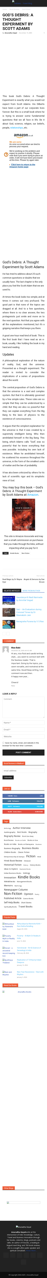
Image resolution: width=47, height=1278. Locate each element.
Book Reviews (14, 9)
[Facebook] (5, 38)
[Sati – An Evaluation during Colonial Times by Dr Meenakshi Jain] (9, 612)
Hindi (39, 857)
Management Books (24, 881)
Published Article (12, 898)
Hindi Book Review (13, 860)
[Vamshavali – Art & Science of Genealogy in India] (9, 952)
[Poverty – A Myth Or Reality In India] (9, 939)
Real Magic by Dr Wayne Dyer (12, 580)
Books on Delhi (20, 840)
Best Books (22, 832)
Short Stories (26, 902)
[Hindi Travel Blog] (23, 1205)
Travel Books (25, 906)
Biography (32, 832)
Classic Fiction (23, 852)
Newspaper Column (16, 889)
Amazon (32, 494)
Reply (13, 686)
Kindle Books (14, 553)
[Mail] (26, 1255)
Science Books (28, 898)
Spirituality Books (10, 907)
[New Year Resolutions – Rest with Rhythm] (9, 975)
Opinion (28, 894)
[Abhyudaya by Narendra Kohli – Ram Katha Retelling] (9, 926)
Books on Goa (33, 840)
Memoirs (8, 885)
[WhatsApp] (22, 38)
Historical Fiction (13, 864)
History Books (35, 865)
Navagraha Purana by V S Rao (30, 621)
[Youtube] (23, 1262)
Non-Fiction (26, 9)
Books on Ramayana (26, 844)
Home (5, 9)
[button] (4, 3)
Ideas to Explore (11, 869)
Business (38, 844)
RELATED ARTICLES (12, 591)
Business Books (30, 848)
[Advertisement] (23, 68)
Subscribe (39, 812)
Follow (40, 801)
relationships (16, 127)
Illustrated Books (25, 869)
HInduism (27, 861)
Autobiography (9, 832)
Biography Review (12, 836)
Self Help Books (11, 902)
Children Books (10, 852)
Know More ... (31, 1250)
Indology (26, 873)
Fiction (30, 856)
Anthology (7, 828)
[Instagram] (12, 1255)
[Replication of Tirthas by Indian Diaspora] (9, 963)
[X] (10, 38)
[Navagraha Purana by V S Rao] (9, 624)
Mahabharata (9, 881)
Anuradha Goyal (11, 33)
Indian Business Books (12, 873)
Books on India (10, 844)
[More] (39, 38)
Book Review (9, 840)
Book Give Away (27, 836)
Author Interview (22, 828)
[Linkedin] (28, 38)
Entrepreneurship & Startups (14, 857)
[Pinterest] (16, 38)
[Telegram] (33, 38)
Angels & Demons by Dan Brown (34, 580)
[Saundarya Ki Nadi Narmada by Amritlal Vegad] (9, 600)
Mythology (18, 886)
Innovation (10, 877)
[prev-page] (4, 633)
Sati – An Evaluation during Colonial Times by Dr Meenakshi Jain (28, 612)
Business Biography (12, 848)
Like (41, 796)
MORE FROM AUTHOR (31, 591)
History (25, 865)
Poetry (37, 894)
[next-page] (8, 633)
